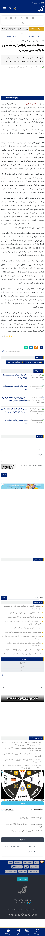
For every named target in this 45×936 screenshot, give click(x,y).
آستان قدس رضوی (11, 871)
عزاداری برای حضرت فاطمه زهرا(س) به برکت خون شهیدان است (14, 399)
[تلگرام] (11, 18)
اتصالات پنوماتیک (32, 852)
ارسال (4, 475)
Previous (41, 687)
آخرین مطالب (38, 602)
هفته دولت (22, 871)
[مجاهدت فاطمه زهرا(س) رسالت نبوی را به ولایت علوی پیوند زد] (22, 80)
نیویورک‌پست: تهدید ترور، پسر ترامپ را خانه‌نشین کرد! (23, 649)
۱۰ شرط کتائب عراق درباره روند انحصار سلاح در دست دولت (22, 654)
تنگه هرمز (18, 862)
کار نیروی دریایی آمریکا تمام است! (22, 698)
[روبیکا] (38, 18)
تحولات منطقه (36, 29)
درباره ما (35, 910)
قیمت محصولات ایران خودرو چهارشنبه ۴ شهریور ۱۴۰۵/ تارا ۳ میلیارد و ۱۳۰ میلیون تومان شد (21, 766)
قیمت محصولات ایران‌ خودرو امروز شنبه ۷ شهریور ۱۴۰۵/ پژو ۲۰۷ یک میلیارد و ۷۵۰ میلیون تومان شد (21, 743)
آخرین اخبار (8, 934)
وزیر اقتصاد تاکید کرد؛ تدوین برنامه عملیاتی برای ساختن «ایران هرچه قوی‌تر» (23, 622)
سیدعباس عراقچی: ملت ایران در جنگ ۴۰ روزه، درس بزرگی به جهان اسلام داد (21, 637)
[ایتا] (21, 18)
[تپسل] (2, 485)
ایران (26, 867)
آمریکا (36, 862)
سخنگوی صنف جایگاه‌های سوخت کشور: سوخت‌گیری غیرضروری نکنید (24, 644)
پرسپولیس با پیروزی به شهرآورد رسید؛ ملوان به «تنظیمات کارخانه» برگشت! (22, 607)
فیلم (18, 934)
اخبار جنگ (37, 934)
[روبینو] (32, 18)
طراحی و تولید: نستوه (21, 903)
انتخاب (4, 598)
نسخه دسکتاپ (23, 879)
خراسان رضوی (28, 862)
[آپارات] (23, 23)
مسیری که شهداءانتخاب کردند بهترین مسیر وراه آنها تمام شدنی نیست (14, 410)
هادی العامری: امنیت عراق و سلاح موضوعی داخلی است (19, 29)
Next (3, 687)
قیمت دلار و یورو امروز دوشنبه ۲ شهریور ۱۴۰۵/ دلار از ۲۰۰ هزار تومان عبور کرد (22, 749)
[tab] (22, 659)
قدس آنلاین (39, 8)
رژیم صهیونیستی (33, 871)
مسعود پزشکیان (17, 867)
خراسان (22, 33)
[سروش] (16, 18)
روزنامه (27, 934)
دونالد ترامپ (34, 867)
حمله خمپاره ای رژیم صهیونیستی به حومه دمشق (25, 613)
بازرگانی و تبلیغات (17, 910)
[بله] (27, 18)
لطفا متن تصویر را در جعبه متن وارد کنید (32, 465)
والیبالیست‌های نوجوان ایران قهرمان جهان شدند (25, 628)
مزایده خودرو (32, 846)
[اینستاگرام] (5, 18)
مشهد (10, 862)
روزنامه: (42, 597)
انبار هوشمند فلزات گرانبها (12, 846)
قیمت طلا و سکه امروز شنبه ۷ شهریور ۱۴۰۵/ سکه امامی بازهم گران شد (23, 761)
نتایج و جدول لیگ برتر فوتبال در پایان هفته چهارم (24, 617)
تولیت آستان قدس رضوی (14, 362)
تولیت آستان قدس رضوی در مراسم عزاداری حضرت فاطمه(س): (27, 41)
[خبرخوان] (8, 914)
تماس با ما (27, 910)
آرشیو (7, 910)
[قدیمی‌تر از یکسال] (36, 378)
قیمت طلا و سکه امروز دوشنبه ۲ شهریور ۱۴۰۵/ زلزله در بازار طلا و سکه (21, 755)
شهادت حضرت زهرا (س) (33, 362)
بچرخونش (22, 803)
